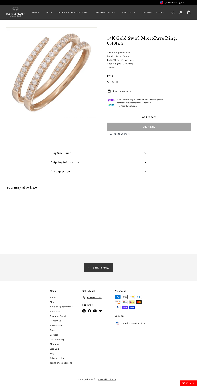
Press (53, 330)
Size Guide (55, 348)
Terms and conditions (61, 362)
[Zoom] (51, 73)
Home (35, 12)
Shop (49, 12)
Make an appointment (73, 12)
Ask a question (60, 171)
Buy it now (149, 126)
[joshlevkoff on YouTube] (95, 310)
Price (110, 75)
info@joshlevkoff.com (127, 106)
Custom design (57, 339)
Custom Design (105, 12)
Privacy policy (57, 358)
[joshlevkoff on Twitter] (100, 310)
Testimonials (56, 325)
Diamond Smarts (58, 316)
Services (54, 334)
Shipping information (65, 162)
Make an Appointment (61, 306)
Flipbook (54, 344)
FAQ (52, 353)
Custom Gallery (153, 12)
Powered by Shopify (107, 379)
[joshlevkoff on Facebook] (89, 310)
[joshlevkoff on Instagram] (84, 310)
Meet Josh (129, 12)
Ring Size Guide (61, 153)
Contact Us (55, 320)
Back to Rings (100, 267)
